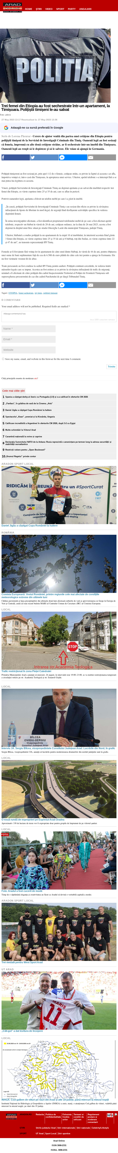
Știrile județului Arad (46, 1128)
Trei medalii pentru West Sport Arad (22, 962)
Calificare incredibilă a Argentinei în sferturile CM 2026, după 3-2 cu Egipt (40, 423)
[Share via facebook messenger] (73, 157)
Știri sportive (64, 1133)
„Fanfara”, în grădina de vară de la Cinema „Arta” (29, 403)
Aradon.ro (26, 1114)
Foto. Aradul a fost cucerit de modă (22, 891)
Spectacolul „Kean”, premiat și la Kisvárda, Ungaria (30, 417)
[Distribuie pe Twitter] (44, 157)
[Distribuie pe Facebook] (16, 157)
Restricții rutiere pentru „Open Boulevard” (25, 450)
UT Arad (8, 969)
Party (72, 9)
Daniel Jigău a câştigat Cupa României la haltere (28, 410)
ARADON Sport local (18, 464)
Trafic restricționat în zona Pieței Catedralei (26, 671)
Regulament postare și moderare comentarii (93, 1118)
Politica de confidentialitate (53, 1115)
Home (28, 9)
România (8, 532)
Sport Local (50, 1133)
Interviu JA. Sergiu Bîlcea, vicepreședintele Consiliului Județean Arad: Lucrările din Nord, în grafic (58, 748)
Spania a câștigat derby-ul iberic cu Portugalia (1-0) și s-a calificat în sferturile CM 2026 (46, 397)
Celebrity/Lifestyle (100, 1128)
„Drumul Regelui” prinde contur (20, 456)
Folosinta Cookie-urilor (67, 1117)
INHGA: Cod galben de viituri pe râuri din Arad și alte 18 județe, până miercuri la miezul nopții (55, 1099)
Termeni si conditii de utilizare (79, 1117)
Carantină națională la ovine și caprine (23, 436)
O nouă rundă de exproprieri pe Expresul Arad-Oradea (33, 819)
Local (6, 609)
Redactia (40, 1114)
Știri (22, 1128)
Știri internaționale (66, 1128)
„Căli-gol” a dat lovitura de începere (22, 1031)
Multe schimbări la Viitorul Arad (20, 430)
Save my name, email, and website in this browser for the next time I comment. (43, 358)
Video (49, 9)
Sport (60, 9)
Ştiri (39, 9)
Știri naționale (83, 1128)
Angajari (85, 9)
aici (35, 378)
